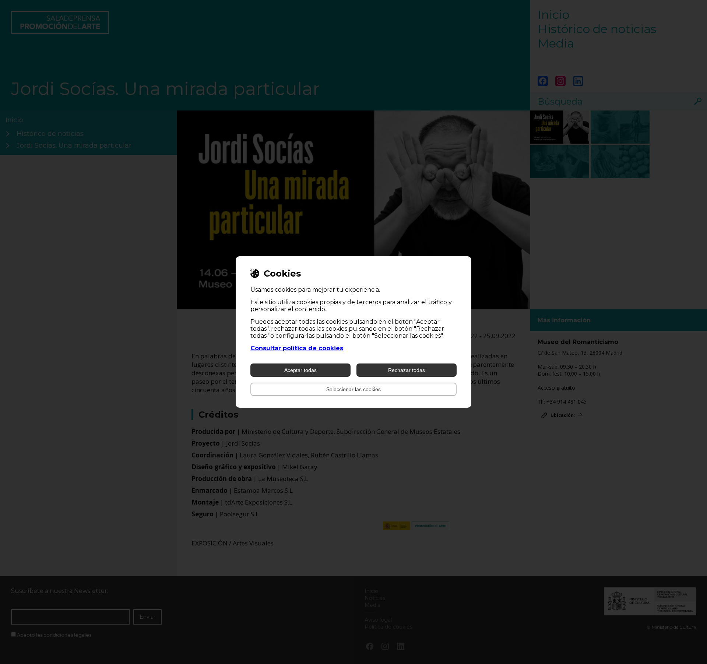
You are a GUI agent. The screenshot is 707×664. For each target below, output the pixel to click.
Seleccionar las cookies (353, 389)
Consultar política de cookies (296, 348)
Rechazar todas (406, 370)
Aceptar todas (300, 370)
